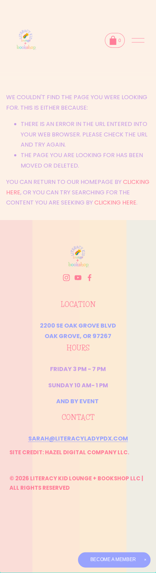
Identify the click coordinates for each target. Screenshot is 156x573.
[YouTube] (78, 277)
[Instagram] (66, 277)
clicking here (115, 202)
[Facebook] (89, 277)
